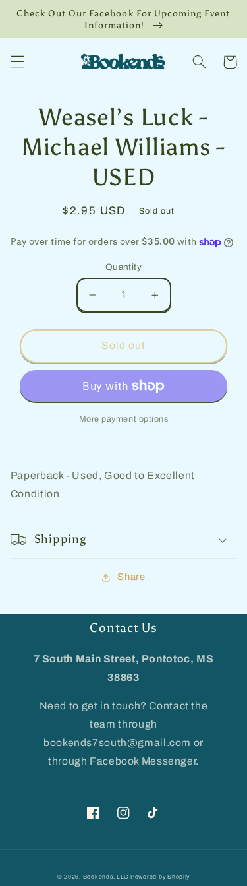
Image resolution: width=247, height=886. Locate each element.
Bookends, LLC (106, 876)
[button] (17, 62)
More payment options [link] (124, 419)
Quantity (123, 267)
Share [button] (131, 576)
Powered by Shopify (160, 876)
